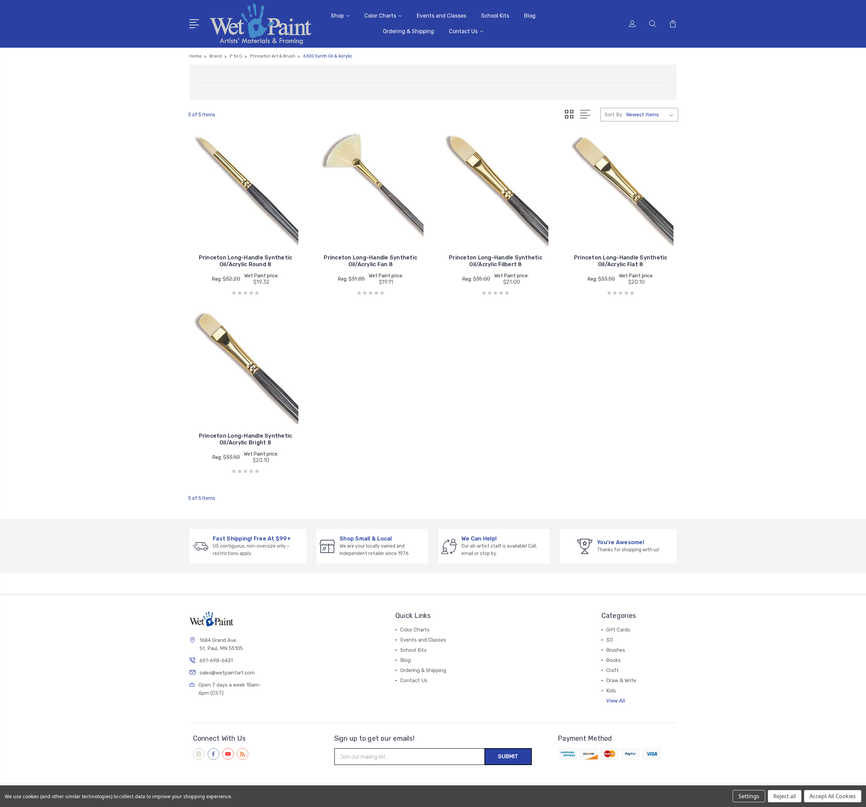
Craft (612, 670)
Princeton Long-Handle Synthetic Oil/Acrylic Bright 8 (245, 439)
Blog (529, 16)
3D (609, 640)
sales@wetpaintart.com (227, 673)
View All (615, 701)
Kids (611, 691)
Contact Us (463, 31)
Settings (748, 796)
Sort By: (614, 115)
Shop (337, 16)
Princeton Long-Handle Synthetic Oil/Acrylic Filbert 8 (495, 261)
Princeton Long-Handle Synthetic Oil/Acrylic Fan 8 (370, 261)
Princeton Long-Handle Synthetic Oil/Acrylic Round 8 (245, 261)
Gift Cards (618, 630)
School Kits (495, 16)
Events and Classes (441, 16)
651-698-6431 (216, 661)
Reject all (784, 796)
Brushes (615, 650)
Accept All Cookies (833, 796)
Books (613, 660)
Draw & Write (621, 680)
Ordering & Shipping (408, 31)
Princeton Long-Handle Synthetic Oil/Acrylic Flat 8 (620, 261)
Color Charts (380, 16)
